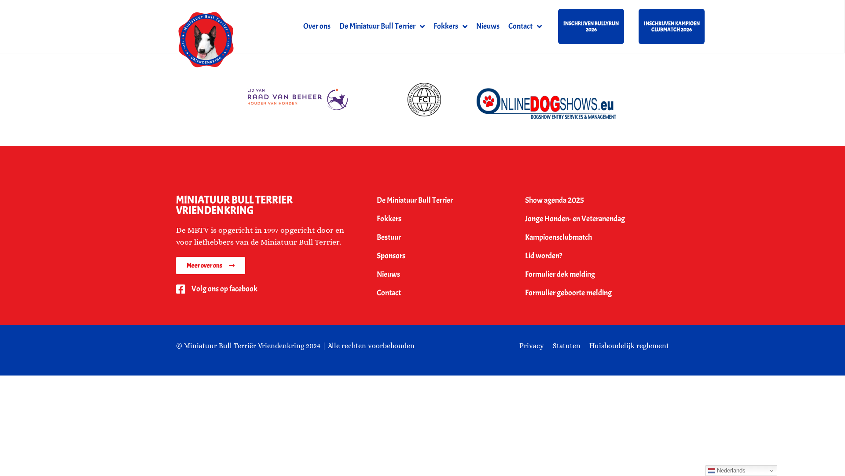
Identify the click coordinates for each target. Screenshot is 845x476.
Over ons (317, 26)
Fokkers (446, 26)
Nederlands (730, 470)
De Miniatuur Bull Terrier (377, 26)
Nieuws (488, 26)
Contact (520, 26)
